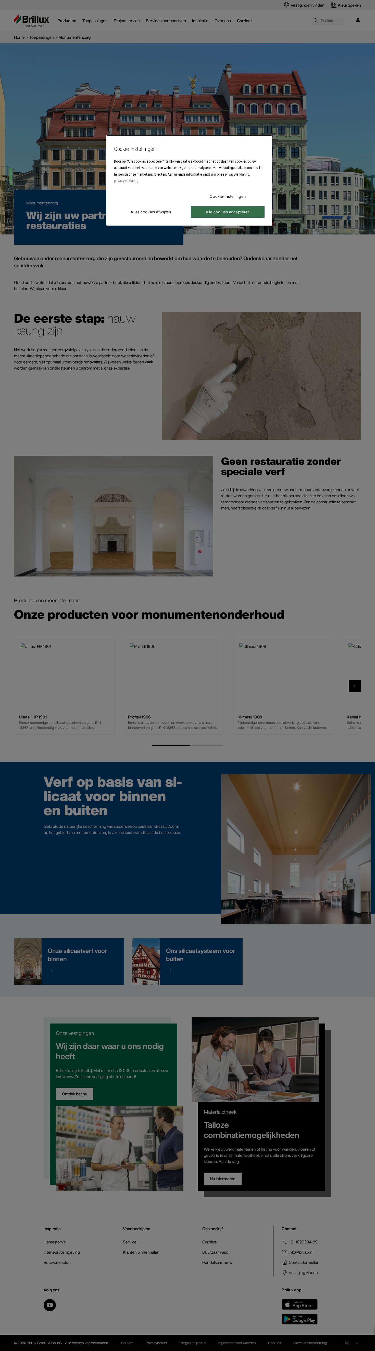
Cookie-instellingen (228, 196)
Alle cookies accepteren (228, 212)
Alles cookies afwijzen (151, 212)
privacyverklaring (126, 180)
